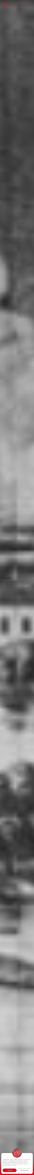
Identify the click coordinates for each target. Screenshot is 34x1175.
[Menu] (31, 4)
